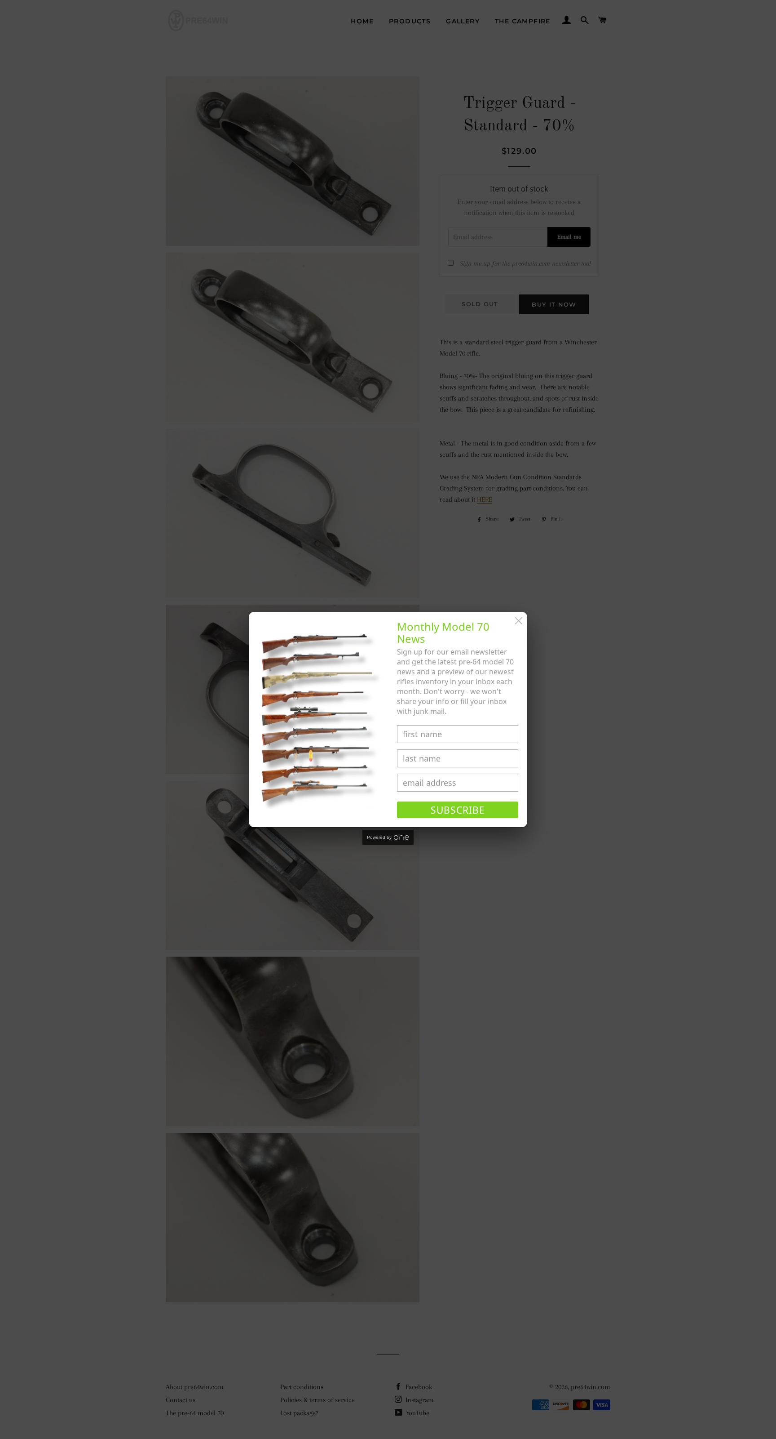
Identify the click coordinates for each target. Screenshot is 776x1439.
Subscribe (458, 810)
